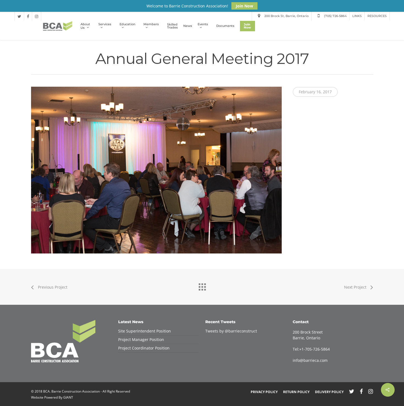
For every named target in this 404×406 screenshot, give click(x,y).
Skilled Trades (172, 26)
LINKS (357, 16)
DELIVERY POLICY (329, 392)
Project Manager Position (141, 339)
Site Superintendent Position (144, 331)
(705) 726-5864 (335, 16)
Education (127, 24)
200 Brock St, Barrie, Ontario (286, 16)
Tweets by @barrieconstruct (231, 331)
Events (203, 24)
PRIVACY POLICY (264, 392)
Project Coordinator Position (144, 348)
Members (151, 24)
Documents (225, 25)
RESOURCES (377, 16)
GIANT (68, 397)
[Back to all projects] (202, 285)
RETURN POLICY (296, 392)
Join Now (244, 6)
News (187, 25)
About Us (85, 26)
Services (104, 24)
